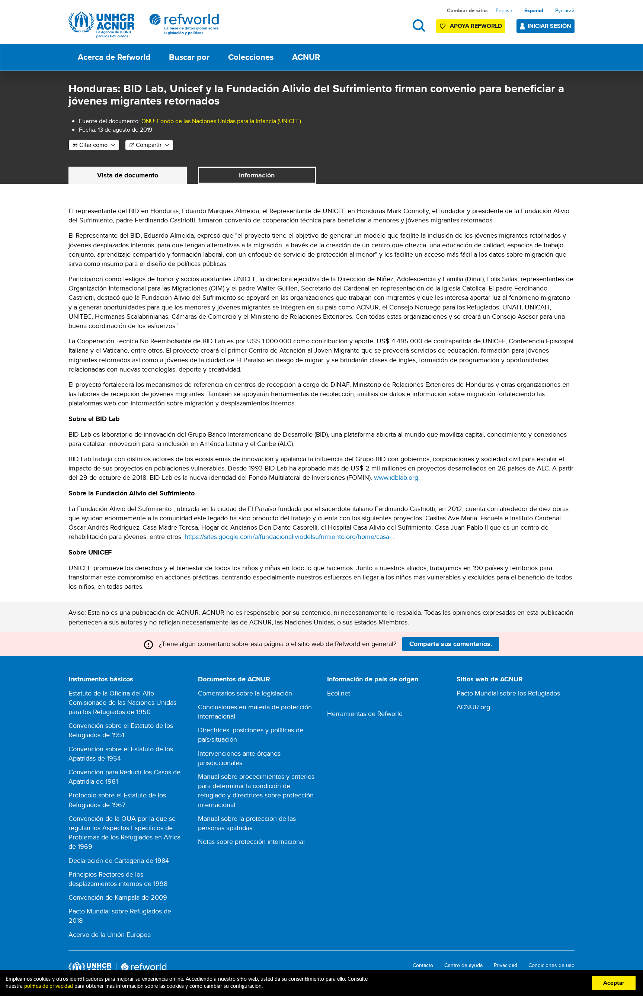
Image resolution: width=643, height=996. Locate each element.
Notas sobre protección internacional (251, 841)
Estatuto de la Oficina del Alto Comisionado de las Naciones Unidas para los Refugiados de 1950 (122, 702)
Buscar (419, 25)
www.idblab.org (396, 477)
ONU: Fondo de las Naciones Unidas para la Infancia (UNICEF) (221, 121)
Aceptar (613, 983)
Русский (565, 10)
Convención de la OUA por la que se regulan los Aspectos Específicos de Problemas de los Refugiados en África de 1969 (124, 832)
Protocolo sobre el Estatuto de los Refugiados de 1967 (117, 799)
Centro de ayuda (463, 965)
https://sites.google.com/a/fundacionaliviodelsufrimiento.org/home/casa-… (290, 536)
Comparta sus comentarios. (450, 644)
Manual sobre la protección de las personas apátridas (247, 823)
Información (257, 175)
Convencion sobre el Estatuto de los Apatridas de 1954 (120, 753)
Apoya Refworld (476, 26)
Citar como (93, 145)
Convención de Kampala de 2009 (117, 897)
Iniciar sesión (549, 26)
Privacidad (505, 965)
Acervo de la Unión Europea (109, 934)
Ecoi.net (338, 693)
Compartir (148, 145)
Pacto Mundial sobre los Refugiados (508, 693)
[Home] (143, 25)
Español (533, 10)
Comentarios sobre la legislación (245, 693)
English (504, 10)
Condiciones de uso (551, 965)
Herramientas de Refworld (365, 713)
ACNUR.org (473, 706)
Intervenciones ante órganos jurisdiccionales (239, 758)
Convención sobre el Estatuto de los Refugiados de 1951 (120, 730)
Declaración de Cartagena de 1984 (118, 860)
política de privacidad (48, 986)
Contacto (423, 965)
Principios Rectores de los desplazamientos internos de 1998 (117, 879)
